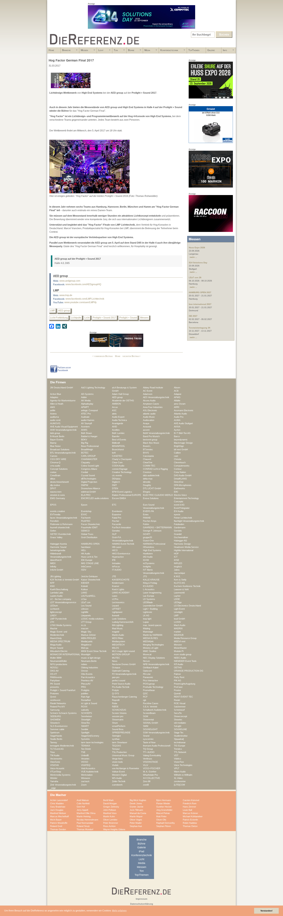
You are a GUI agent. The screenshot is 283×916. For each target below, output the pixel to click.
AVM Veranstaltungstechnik (63, 430)
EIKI (176, 492)
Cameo (53, 456)
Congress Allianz (89, 469)
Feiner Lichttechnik (183, 518)
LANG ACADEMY (121, 593)
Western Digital (119, 775)
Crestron (147, 472)
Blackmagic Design (183, 443)
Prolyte (115, 690)
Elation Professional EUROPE (126, 495)
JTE (114, 576)
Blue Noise (55, 446)
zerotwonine (180, 781)
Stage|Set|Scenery (90, 736)
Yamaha (54, 781)
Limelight (178, 612)
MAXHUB (179, 635)
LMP (52, 310)
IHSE (176, 560)
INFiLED (178, 563)
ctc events (117, 475)
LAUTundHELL (88, 596)
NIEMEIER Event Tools (185, 661)
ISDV (83, 570)
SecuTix (178, 713)
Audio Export (118, 417)
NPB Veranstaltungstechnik (156, 664)
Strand (146, 736)
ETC (114, 505)
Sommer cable (57, 729)
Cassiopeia (148, 456)
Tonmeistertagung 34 (199, 328)
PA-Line (146, 674)
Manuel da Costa (138, 813)
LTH (52, 622)
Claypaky (85, 462)
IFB (113, 560)
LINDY (53, 615)
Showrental (148, 719)
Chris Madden (57, 803)
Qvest (53, 697)
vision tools (117, 762)
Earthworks (179, 488)
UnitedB (85, 755)
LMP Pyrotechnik (58, 619)
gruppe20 (147, 537)
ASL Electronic (150, 410)
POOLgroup (149, 684)
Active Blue (55, 394)
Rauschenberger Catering (124, 697)
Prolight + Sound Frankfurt (62, 690)
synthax (116, 739)
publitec (84, 693)
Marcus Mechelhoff (59, 816)
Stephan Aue (136, 826)
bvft (114, 453)
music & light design (90, 658)
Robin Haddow (190, 823)
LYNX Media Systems (60, 625)
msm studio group (182, 654)
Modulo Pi (179, 651)
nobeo (84, 664)
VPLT (176, 768)
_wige (53, 788)
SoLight (177, 726)
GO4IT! (146, 534)
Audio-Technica (119, 420)
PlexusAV (86, 684)
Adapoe (177, 394)
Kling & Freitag (150, 583)
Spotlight (85, 732)
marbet (177, 632)
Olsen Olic (161, 820)
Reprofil (115, 700)
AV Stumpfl (86, 423)
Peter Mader (136, 823)
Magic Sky (86, 632)
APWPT (85, 407)
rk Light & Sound (89, 703)
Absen (177, 387)
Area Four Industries (153, 407)
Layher (177, 596)
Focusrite (116, 524)
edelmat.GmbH (88, 492)
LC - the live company (60, 599)
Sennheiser (86, 716)
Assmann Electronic (183, 410)
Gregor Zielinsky (111, 807)
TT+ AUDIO (148, 752)
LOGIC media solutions (92, 619)
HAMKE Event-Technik (123, 544)
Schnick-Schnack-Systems (63, 713)
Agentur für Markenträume (62, 400)
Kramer (115, 586)
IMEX (53, 563)
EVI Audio (178, 511)
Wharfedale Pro (150, 775)
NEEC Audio (180, 658)
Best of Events (119, 439)
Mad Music (117, 628)
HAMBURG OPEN (90, 544)
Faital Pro (116, 518)
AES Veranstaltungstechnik (156, 397)
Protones (54, 693)
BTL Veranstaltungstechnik (63, 453)
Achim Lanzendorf (59, 800)
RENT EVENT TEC (183, 697)
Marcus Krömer (190, 813)
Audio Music (149, 417)
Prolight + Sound (128, 317)
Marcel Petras (163, 813)
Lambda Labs (56, 593)
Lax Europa (148, 596)
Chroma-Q (55, 462)
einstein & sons (57, 495)
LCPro (115, 599)
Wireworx (85, 778)
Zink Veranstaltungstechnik (63, 785)
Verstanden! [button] (266, 911)
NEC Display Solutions (154, 658)
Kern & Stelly (180, 580)
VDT (176, 755)
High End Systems (152, 550)
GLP (114, 534)
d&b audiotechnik (151, 475)
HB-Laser (116, 547)
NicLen (146, 661)
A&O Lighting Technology (93, 387)
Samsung (54, 710)
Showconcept (180, 716)
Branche (66, 51)
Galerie (211, 50)
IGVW (146, 560)
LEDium (54, 605)
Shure (115, 723)
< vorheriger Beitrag (102, 356)
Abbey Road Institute (153, 387)
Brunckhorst (118, 449)
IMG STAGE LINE (90, 563)
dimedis (146, 482)
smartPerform (118, 726)
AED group (64, 310)
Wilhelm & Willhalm (183, 775)
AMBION (116, 404)
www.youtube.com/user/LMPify (80, 302)
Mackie (53, 628)
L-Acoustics (148, 589)
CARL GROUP (88, 456)
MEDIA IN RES (150, 638)
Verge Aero (117, 759)
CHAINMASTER (89, 459)
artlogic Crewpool (89, 410)
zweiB (146, 785)
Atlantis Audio (180, 414)
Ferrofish (54, 521)
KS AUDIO (148, 586)
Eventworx (117, 511)
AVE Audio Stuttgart (183, 423)
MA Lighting (117, 625)
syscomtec (148, 739)
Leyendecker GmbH (153, 605)
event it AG (179, 505)
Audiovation (148, 420)
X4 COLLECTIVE (151, 778)
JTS (145, 576)
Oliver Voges (136, 820)
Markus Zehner (88, 635)
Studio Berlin (56, 739)
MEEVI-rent (179, 641)
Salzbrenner (180, 706)
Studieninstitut (180, 736)
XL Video (178, 778)
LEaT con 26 (195, 277)
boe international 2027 (200, 304)
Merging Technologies (153, 645)
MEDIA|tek (148, 641)
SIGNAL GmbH (150, 723)
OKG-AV (54, 671)
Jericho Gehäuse (89, 576)
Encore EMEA (119, 498)
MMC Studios (149, 651)
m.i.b (83, 625)
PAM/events (56, 677)
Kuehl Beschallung (59, 589)
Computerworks (181, 466)
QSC (145, 693)
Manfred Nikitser (58, 813)
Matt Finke (161, 816)
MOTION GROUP (121, 654)
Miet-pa (84, 648)
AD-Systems (87, 394)
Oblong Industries (89, 667)
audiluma (54, 417)
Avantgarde (117, 423)
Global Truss (87, 534)
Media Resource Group (185, 638)
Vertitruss (147, 759)
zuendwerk (117, 785)
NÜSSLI (54, 667)
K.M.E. (177, 576)
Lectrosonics (118, 602)
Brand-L (147, 446)
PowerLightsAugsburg (184, 684)
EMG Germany (57, 498)
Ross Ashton (109, 826)
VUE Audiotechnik (89, 771)
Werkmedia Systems (60, 775)
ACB (176, 391)
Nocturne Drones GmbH (124, 664)
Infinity (53, 566)
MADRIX (178, 628)
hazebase (86, 547)
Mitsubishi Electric (59, 651)
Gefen (53, 531)
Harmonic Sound (58, 547)
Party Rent (179, 677)
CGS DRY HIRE (58, 459)
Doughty (147, 485)
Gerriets (178, 531)
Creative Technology (122, 472)
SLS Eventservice (59, 726)
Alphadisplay (87, 404)
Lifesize (84, 609)
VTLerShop (55, 771)
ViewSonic (55, 762)
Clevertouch (180, 462)
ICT (175, 557)
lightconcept (56, 612)
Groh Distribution (89, 537)
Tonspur (116, 749)
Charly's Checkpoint (121, 459)
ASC (114, 410)
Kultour (84, 589)
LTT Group (86, 622)
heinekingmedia (57, 550)
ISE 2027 (193, 316)
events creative (57, 511)
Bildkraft (116, 443)
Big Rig (84, 443)
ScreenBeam (149, 713)
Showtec (178, 719)
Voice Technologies (183, 765)
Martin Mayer (136, 816)
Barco (177, 436)
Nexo (114, 661)
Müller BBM (55, 658)
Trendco (178, 749)
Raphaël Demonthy (165, 823)
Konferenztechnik (168, 51)
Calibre (177, 453)
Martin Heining (84, 816)
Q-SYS (115, 693)
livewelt (115, 615)
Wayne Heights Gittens (114, 829)
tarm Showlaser (119, 742)
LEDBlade (148, 602)
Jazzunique (179, 573)
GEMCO (85, 531)
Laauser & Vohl (181, 589)
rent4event (55, 700)
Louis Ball (187, 810)
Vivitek (115, 765)
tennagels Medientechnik (62, 746)
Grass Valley (56, 537)
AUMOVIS (55, 423)
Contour (178, 469)
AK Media (86, 400)
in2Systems (148, 563)
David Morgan (110, 803)
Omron (84, 671)
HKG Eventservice (121, 553)
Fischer (115, 521)
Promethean (149, 690)
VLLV (145, 765)
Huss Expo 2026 (197, 247)
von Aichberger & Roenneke (125, 768)
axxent (146, 430)
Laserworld (179, 593)
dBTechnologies (88, 479)
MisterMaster (180, 648)
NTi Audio (178, 664)
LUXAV (177, 622)
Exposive (116, 514)
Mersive (178, 645)
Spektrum (55, 732)
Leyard (115, 605)
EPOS (53, 505)
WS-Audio (117, 778)
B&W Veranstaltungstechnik (156, 433)
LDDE (177, 599)
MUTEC (116, 658)
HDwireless (148, 547)
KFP (52, 583)
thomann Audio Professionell (156, 746)
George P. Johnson (152, 531)
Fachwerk (86, 518)
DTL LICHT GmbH (152, 488)
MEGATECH (118, 645)
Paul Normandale (85, 823)
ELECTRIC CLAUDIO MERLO (158, 495)
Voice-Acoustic (57, 768)
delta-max (148, 479)
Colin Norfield (83, 803)
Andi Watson (83, 800)
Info (224, 51)
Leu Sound (86, 605)
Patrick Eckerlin (190, 820)
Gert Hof (81, 807)
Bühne (130, 51)
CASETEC (117, 456)
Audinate (85, 417)
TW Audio (54, 755)
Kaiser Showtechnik (90, 580)
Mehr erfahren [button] (119, 910)
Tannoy (53, 742)
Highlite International (183, 550)
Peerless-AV (87, 680)
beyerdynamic (181, 439)
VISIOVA (54, 765)
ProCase (178, 687)
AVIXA (177, 426)
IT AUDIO (116, 570)
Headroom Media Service (186, 547)
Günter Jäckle (136, 807)
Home (51, 50)
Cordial (84, 472)
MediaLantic (87, 641)
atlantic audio (149, 414)
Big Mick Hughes (138, 800)
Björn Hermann (163, 800)
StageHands (56, 736)
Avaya (146, 423)
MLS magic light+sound (123, 651)
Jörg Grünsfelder (164, 810)
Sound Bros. (118, 729)
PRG (83, 687)
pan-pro (115, 677)
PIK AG (177, 680)
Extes (146, 514)
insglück (178, 566)
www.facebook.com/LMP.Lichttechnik (85, 299)
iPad (141, 851)
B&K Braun (86, 433)
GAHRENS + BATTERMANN (157, 527)
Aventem (85, 426)
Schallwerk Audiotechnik (154, 710)
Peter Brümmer (110, 823)
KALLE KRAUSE (151, 580)
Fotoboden (179, 524)
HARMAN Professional (154, 544)
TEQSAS (116, 746)
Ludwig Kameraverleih (122, 622)
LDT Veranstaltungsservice (63, 602)
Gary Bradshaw (57, 807)
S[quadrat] (179, 739)
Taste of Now (149, 742)
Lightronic (147, 612)
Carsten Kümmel (191, 800)
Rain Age (85, 697)
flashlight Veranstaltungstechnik (189, 521)
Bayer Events (56, 439)
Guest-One (148, 540)
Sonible (84, 729)
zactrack (85, 781)
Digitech (116, 482)
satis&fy (85, 710)
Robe (114, 703)
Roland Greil (56, 826)
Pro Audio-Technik (120, 687)
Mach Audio (179, 625)
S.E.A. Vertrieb (150, 706)
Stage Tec (179, 732)
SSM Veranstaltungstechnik (156, 732)
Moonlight (85, 654)
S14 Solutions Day (198, 262)
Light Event (179, 609)
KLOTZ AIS (179, 583)
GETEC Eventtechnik (60, 534)
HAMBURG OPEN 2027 (200, 292)
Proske (177, 690)
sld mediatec (180, 723)
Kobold (84, 586)
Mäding (146, 628)
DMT (114, 485)
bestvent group (150, 439)
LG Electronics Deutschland (187, 605)
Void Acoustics (88, 768)
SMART (85, 726)
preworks (54, 687)
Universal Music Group (123, 755)
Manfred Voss (110, 813)
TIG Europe (179, 746)
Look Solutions (119, 619)
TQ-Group (148, 749)
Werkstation (87, 775)
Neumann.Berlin (89, 661)
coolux (53, 472)
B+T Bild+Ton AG (182, 433)
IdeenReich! (56, 560)
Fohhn (146, 524)
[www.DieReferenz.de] (94, 46)
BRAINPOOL (118, 446)
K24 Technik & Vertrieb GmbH (64, 580)
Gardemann (179, 527)
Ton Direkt (86, 749)
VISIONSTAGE (150, 762)
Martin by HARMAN (152, 635)
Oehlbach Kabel (150, 667)
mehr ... (193, 257)
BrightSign (179, 446)
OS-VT (53, 674)
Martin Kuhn (109, 816)
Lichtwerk (54, 609)
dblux (52, 479)
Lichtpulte (76, 317)
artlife (52, 410)
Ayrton (177, 430)
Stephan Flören (163, 826)
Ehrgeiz (146, 492)
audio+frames (87, 420)
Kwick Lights (118, 589)
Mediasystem (118, 641)
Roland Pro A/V (57, 706)
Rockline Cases (150, 703)
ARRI (176, 407)
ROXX (84, 706)
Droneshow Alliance (90, 488)
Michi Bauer (56, 820)
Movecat (147, 654)
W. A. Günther (149, 771)
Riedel (177, 700)
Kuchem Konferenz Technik (187, 586)
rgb (144, 700)
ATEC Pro (86, 414)
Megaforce (86, 645)
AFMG (177, 397)
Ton (115, 51)
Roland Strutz (83, 826)
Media (146, 51)
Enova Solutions (151, 498)
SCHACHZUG (119, 710)
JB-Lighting (55, 576)
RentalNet (86, 700)
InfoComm (86, 566)
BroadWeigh (87, 449)
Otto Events (87, 674)
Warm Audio (180, 771)
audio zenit (55, 420)
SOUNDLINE (180, 729)
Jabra (176, 570)
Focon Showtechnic (90, 524)
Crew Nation (180, 472)
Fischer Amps (149, 521)
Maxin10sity (56, 638)
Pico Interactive (150, 680)
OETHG (178, 667)
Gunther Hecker (164, 807)
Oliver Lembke (110, 820)
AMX (52, 407)
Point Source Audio (121, 684)
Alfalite (177, 400)
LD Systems (149, 599)
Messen (83, 51)
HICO (115, 550)
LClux (84, 599)
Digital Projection (89, 482)
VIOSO (84, 762)
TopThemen (193, 50)
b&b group (55, 433)
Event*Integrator (182, 508)
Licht (100, 51)
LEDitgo (178, 602)
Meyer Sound (56, 648)
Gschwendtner (181, 537)
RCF (145, 697)
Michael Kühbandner (193, 816)
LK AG (146, 615)
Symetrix (85, 739)
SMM (145, 726)
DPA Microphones (182, 485)
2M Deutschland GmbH (61, 387)
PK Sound (55, 684)
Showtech (55, 723)
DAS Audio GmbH (182, 475)
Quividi (177, 693)
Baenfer (116, 436)
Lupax (146, 622)
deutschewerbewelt (59, 482)
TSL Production (119, 752)
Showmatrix (118, 719)
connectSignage (119, 469)
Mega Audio (55, 645)
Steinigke (116, 736)
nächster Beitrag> (131, 356)
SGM (145, 716)
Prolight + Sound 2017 (104, 317)
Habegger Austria (58, 544)
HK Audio (85, 553)
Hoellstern (148, 553)
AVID (114, 426)
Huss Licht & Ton (89, 557)
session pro (117, 716)
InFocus (116, 566)
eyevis (177, 514)
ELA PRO (86, 495)
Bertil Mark (108, 800)
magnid (115, 632)
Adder (84, 397)
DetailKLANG (180, 479)
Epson (84, 505)
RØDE (115, 706)
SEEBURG (55, 716)
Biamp (53, 443)
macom (84, 628)
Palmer (177, 674)
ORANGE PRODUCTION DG (188, 671)
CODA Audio (118, 466)
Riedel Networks (58, 703)
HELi (83, 550)
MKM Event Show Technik (94, 651)
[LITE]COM (179, 785)
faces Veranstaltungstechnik (63, 518)
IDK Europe (86, 560)
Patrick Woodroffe (58, 823)
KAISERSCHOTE (120, 580)
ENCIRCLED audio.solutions (95, 498)
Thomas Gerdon (58, 829)
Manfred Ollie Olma (86, 813)
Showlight (85, 719)
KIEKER (85, 583)
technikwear (180, 742)
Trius (52, 752)
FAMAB (146, 518)
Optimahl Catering (120, 671)
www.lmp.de (65, 295)
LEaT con (85, 602)
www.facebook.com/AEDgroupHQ (83, 284)
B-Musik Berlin (57, 436)
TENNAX (85, 746)
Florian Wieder (163, 803)
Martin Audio (118, 635)
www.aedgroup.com (69, 281)
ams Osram (180, 404)
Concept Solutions (59, 469)
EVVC (84, 514)
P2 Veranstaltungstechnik (124, 674)
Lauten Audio (56, 596)
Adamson (147, 394)
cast (176, 456)
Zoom (84, 785)
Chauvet (147, 459)
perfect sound (118, 680)
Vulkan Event (118, 771)
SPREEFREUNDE (121, 732)
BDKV (84, 439)
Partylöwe (55, 680)
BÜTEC (85, 453)
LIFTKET (116, 609)
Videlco (177, 759)
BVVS (146, 453)
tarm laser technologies (92, 742)
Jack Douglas (56, 810)
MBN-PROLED (88, 638)
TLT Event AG (57, 749)
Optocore (147, 671)
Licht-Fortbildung (59, 317)
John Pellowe (109, 810)
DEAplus (116, 479)
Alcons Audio (149, 400)
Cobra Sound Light (90, 466)
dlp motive (55, 485)
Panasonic (148, 677)
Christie (177, 459)
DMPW (84, 485)
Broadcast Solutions (59, 449)
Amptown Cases (151, 404)
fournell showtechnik (60, 527)
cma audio (55, 466)
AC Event (147, 391)
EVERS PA (148, 511)
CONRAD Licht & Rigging (155, 469)
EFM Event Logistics (122, 492)
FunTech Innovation (121, 527)
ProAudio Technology (153, 687)
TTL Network (180, 752)
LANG (84, 593)
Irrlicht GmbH (56, 570)
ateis (114, 414)
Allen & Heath (56, 404)
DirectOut (178, 482)
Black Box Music (151, 443)
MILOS (115, 648)
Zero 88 (146, 781)
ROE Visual (179, 703)
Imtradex (116, 563)
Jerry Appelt (82, 810)
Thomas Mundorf (85, 829)
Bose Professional (90, 446)
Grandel (178, 534)
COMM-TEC (149, 466)
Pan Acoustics (88, 677)
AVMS (84, 430)
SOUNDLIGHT (150, 729)
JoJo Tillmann (136, 810)
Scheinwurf (179, 710)
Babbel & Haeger (89, 436)
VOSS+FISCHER (151, 768)
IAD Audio (148, 557)
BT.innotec (148, 449)
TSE (83, 752)
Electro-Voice (180, 495)
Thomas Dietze (190, 826)
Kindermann (118, 583)
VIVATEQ (85, 765)
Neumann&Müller (58, 661)
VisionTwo (179, 762)
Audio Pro (178, 417)
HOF (176, 553)
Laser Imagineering (152, 593)
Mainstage (148, 632)
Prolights (85, 690)
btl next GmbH (181, 449)
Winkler (53, 778)
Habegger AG (180, 540)
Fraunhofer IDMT (89, 527)
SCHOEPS (86, 713)
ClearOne (147, 462)
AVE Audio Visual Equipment (64, 426)
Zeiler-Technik (118, 781)
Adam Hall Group (120, 394)
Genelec (116, 531)
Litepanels (86, 615)
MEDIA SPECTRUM (60, 641)
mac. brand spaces (152, 625)
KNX (52, 586)
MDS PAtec (117, 638)
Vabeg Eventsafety (152, 755)
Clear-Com (117, 462)
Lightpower (117, 612)
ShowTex (85, 723)
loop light (147, 619)
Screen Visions (119, 713)
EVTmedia (55, 514)
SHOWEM (55, 719)
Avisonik (147, 426)
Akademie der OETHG (123, 400)
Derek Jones (136, 803)
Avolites (116, 430)
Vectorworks (56, 759)
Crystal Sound (88, 475)
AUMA (177, 420)
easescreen (55, 492)
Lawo (114, 596)
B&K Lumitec (118, 433)
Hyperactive (118, 557)
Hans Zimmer (189, 807)
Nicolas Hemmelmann (87, 820)
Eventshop (86, 511)
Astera (53, 414)
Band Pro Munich (151, 436)
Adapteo (54, 397)
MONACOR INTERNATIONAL (65, 654)
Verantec (85, 759)
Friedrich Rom (189, 803)
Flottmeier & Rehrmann (61, 524)
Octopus (116, 667)
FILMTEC (86, 521)
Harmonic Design (182, 544)
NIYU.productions (58, 664)
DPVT (53, 488)
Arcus (115, 407)
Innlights (147, 566)
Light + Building (150, 609)
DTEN (115, 488)
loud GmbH (179, 619)
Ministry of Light (150, 648)
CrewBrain (55, 475)
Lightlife (84, 612)
